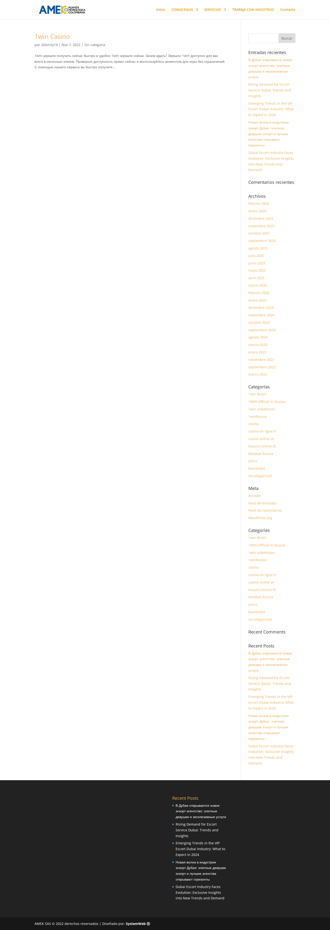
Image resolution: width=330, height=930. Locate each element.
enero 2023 (257, 352)
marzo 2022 (257, 374)
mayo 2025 (257, 270)
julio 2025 (256, 255)
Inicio (160, 10)
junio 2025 (256, 263)
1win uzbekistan (261, 409)
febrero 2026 (258, 203)
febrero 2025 (258, 292)
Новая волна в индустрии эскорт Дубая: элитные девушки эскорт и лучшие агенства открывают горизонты (268, 133)
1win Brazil (257, 394)
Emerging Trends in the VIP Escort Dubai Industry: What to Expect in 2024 (271, 109)
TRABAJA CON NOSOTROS (253, 10)
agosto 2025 (258, 248)
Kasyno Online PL (262, 446)
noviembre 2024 (261, 315)
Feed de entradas (262, 503)
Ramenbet (256, 468)
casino (253, 423)
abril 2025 (256, 278)
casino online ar (261, 438)
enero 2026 (257, 211)
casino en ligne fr (262, 431)
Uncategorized (260, 476)
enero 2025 (257, 300)
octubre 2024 (259, 322)
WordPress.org (260, 518)
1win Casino (52, 36)
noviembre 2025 (261, 226)
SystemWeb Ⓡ (138, 923)
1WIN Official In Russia (266, 401)
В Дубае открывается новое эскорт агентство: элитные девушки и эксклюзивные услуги (201, 811)
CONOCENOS (182, 10)
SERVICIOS (212, 10)
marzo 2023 (257, 344)
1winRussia (257, 416)
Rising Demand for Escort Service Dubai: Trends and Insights (269, 90)
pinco (252, 461)
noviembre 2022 (261, 359)
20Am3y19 (49, 44)
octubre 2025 (259, 233)
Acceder (254, 495)
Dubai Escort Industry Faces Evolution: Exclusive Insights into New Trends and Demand (200, 892)
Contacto (287, 10)
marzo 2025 (257, 285)
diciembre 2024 (260, 307)
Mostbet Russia (260, 453)
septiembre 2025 (262, 240)
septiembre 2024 (262, 330)
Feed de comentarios (265, 510)
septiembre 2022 (262, 367)
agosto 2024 (258, 337)
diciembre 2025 (260, 218)
